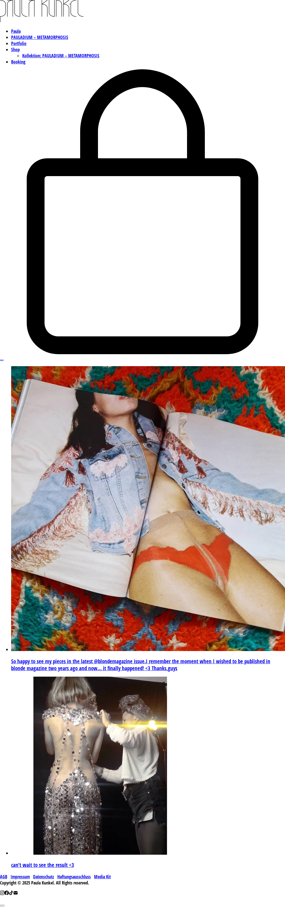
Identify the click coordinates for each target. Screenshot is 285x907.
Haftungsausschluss (74, 877)
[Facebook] (6, 893)
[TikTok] (11, 893)
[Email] (15, 893)
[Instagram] (2, 893)
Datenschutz (43, 877)
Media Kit (102, 877)
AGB (3, 877)
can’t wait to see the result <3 (42, 864)
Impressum (20, 877)
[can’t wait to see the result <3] (100, 853)
